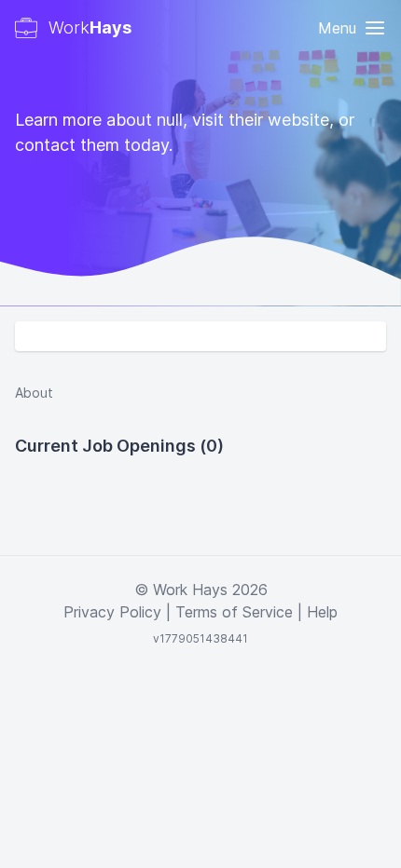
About (34, 392)
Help (322, 612)
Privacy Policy (112, 612)
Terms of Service (234, 612)
